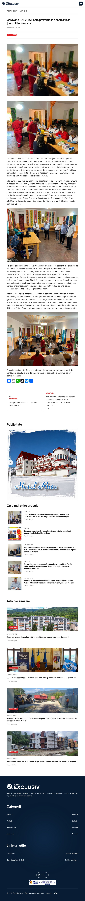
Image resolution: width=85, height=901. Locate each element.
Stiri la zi (23, 11)
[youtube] (46, 875)
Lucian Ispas (14, 27)
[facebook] (38, 875)
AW (55, 893)
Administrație (13, 11)
